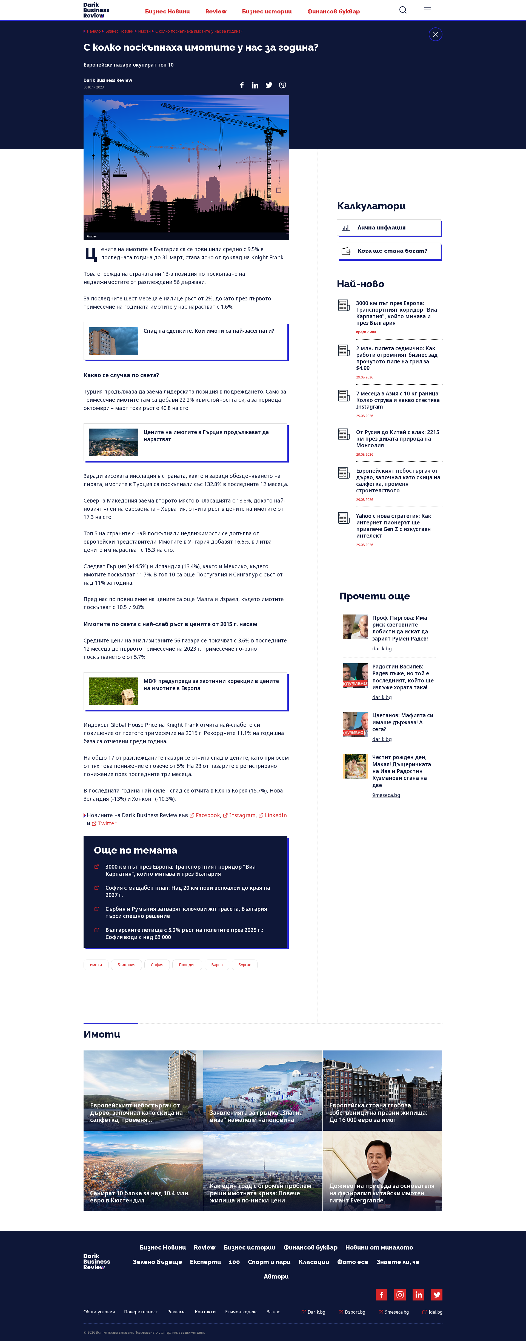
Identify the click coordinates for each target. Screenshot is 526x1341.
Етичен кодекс (241, 1312)
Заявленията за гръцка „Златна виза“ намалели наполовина (256, 1116)
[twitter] (269, 82)
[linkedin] (255, 82)
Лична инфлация (381, 227)
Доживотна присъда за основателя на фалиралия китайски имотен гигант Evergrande (381, 1193)
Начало (94, 31)
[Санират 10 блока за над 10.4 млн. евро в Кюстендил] (143, 1171)
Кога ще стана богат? (391, 250)
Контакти (205, 1312)
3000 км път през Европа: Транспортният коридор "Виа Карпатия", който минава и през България (180, 870)
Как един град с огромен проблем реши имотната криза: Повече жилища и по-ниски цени (260, 1193)
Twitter (107, 823)
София (157, 964)
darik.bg (382, 648)
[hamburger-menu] (427, 9)
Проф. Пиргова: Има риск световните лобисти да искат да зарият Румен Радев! (400, 628)
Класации (314, 1261)
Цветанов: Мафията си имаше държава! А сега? (402, 722)
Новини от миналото (379, 1247)
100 (234, 1261)
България (126, 964)
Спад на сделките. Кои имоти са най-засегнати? (209, 330)
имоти (96, 964)
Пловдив (187, 964)
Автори (276, 1276)
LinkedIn (276, 815)
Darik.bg (316, 1312)
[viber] (282, 82)
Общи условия (99, 1312)
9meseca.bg (386, 795)
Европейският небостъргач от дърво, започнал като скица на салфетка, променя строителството (136, 1116)
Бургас (244, 964)
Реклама (176, 1312)
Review (216, 11)
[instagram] (400, 1294)
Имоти (144, 31)
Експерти (205, 1261)
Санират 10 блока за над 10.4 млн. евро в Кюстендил (140, 1196)
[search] (403, 9)
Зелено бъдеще (157, 1261)
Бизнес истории (267, 11)
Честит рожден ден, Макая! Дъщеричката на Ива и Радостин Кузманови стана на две (401, 771)
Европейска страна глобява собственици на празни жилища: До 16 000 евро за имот (378, 1112)
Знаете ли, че (397, 1261)
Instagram (242, 815)
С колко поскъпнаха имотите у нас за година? (198, 31)
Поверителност (141, 1312)
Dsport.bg (355, 1312)
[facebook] (241, 82)
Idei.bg (435, 1312)
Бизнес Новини (167, 11)
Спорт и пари (269, 1261)
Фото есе (352, 1261)
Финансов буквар (333, 11)
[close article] (435, 34)
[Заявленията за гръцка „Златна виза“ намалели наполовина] (263, 1090)
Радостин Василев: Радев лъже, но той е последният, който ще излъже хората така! (403, 677)
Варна (217, 964)
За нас (273, 1312)
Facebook (208, 815)
